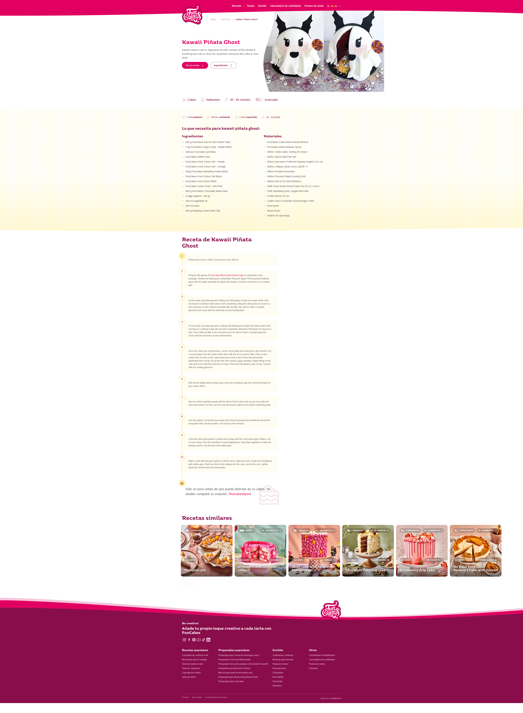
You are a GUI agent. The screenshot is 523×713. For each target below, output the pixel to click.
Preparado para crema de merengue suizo (238, 655)
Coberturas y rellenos (283, 655)
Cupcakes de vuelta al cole (195, 655)
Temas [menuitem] (250, 5)
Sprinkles (277, 686)
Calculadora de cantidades (322, 659)
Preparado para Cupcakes (231, 681)
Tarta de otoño (189, 677)
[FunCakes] (192, 14)
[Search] (328, 6)
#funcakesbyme (240, 494)
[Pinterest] (193, 639)
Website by (331, 698)
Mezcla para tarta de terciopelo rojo (235, 672)
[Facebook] (189, 639)
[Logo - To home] (331, 611)
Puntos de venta (317, 664)
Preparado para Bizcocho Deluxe (234, 668)
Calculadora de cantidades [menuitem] (285, 5)
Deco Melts (278, 677)
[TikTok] (203, 639)
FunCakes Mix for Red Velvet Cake (227, 275)
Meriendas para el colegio (194, 659)
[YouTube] (198, 639)
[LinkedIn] (208, 639)
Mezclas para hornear (283, 659)
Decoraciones (279, 668)
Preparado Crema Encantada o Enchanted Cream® (243, 664)
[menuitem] (336, 6)
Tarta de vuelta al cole (192, 664)
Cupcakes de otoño (191, 672)
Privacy (185, 697)
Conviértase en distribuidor (322, 655)
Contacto (313, 668)
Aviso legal (197, 697)
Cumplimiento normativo (216, 697)
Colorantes (278, 672)
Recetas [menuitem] (236, 5)
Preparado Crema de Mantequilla (234, 659)
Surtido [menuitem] (262, 5)
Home (213, 20)
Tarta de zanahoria (191, 668)
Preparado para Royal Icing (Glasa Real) (238, 677)
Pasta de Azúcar (280, 664)
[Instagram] (184, 639)
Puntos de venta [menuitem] (314, 5)
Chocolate (277, 681)
